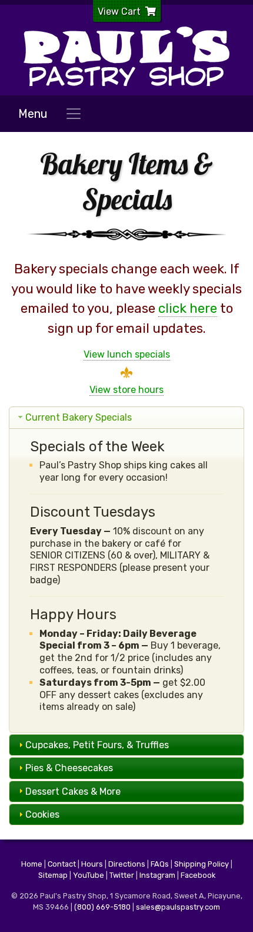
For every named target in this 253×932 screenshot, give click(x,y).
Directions (126, 864)
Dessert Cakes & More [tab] (73, 791)
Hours (92, 864)
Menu (33, 114)
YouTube (88, 875)
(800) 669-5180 (102, 907)
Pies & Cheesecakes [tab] (69, 768)
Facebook (198, 875)
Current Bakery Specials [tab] (78, 417)
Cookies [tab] (42, 814)
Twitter (121, 875)
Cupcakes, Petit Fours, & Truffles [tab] (97, 745)
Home (31, 864)
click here (187, 308)
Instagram (157, 875)
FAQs (160, 864)
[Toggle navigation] (73, 113)
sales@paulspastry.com (178, 907)
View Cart (119, 11)
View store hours (126, 389)
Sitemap (53, 875)
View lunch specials (127, 354)
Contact (62, 864)
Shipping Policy (201, 864)
